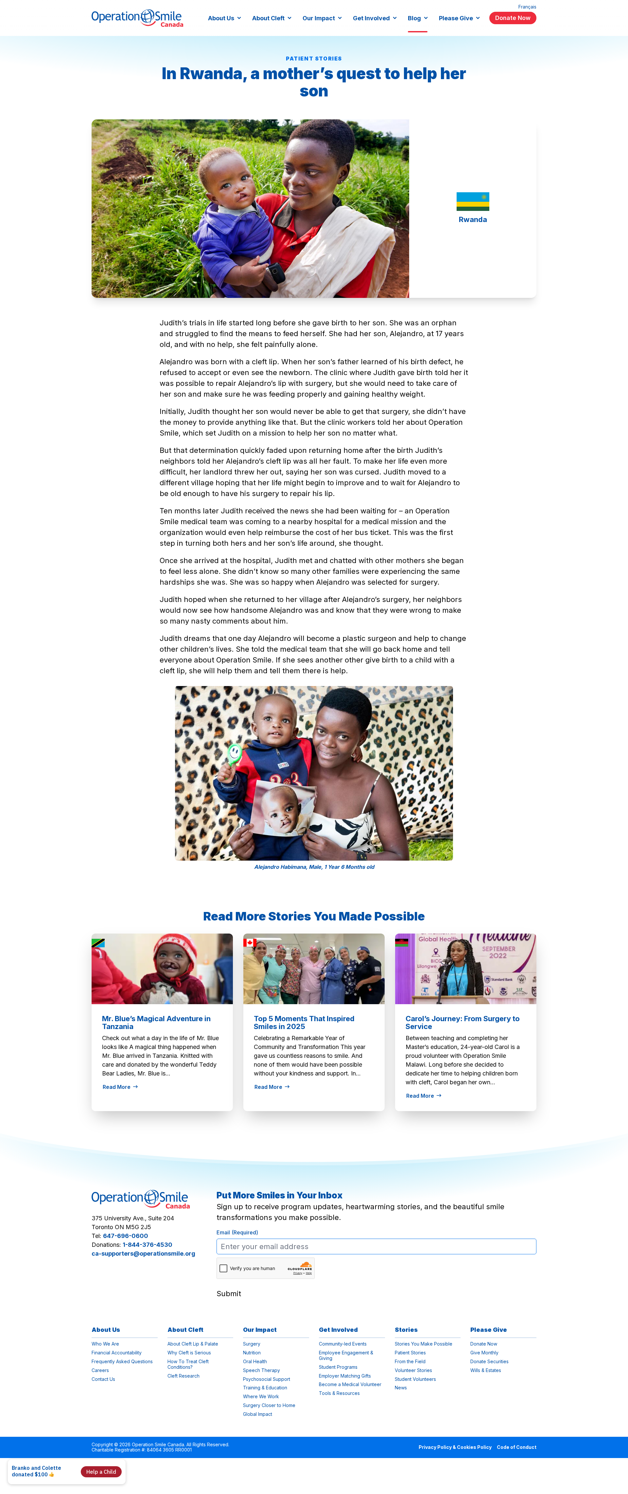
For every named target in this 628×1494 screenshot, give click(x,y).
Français (527, 6)
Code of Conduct (516, 1447)
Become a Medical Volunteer (350, 1384)
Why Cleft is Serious (189, 1352)
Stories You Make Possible (423, 1344)
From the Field (410, 1361)
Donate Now (513, 17)
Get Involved (371, 18)
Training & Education (265, 1387)
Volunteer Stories (413, 1370)
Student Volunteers (415, 1379)
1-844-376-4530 (147, 1244)
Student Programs (338, 1367)
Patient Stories (314, 58)
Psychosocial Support (266, 1379)
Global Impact (257, 1414)
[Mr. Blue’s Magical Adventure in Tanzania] (162, 969)
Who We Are (105, 1344)
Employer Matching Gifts (345, 1376)
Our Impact (319, 18)
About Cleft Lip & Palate (192, 1344)
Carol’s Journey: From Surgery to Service (463, 1022)
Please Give (456, 18)
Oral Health (255, 1361)
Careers (100, 1370)
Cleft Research (183, 1376)
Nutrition (252, 1352)
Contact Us (103, 1379)
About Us (221, 18)
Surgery (251, 1344)
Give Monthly (484, 1352)
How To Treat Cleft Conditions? (188, 1364)
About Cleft (268, 18)
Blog (414, 18)
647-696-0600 (125, 1235)
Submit (229, 1293)
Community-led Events (343, 1344)
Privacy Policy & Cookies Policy (455, 1447)
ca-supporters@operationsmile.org (143, 1253)
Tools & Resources (339, 1393)
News (253, 1000)
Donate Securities (489, 1361)
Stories (406, 1329)
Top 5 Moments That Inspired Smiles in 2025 (304, 1022)
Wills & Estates (485, 1370)
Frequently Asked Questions (122, 1361)
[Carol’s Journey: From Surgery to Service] (465, 969)
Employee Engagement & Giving (346, 1355)
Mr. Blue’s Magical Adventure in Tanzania (156, 1022)
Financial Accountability (117, 1352)
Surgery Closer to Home (269, 1405)
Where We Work (261, 1396)
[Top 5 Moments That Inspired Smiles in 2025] (314, 969)
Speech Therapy (261, 1370)
